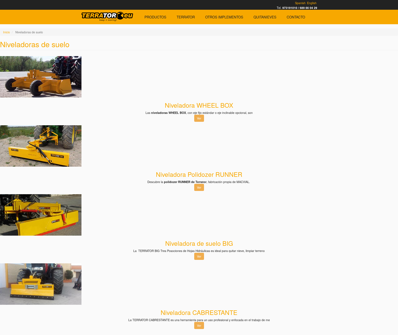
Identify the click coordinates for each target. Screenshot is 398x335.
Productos (155, 16)
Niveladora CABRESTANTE (199, 312)
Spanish (300, 3)
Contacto (296, 16)
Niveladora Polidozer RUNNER (199, 174)
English (312, 3)
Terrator (186, 16)
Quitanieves (265, 16)
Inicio (6, 32)
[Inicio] (107, 16)
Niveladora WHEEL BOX (199, 105)
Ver (199, 118)
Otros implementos (224, 16)
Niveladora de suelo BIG (199, 243)
